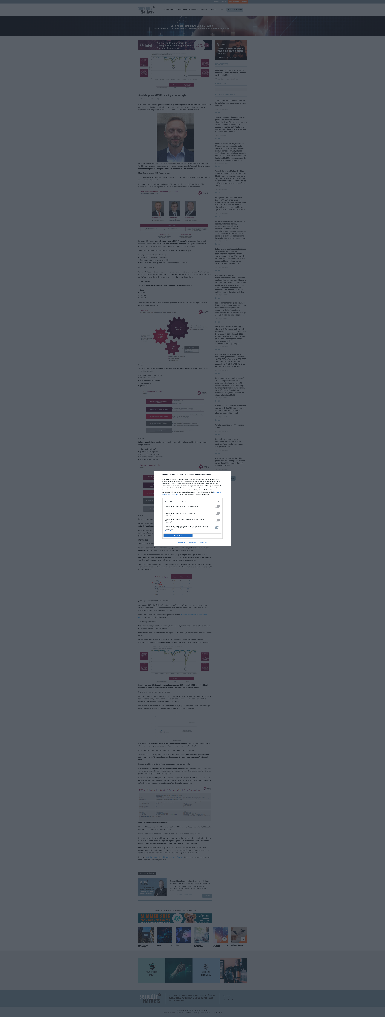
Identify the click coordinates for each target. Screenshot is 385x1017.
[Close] (227, 475)
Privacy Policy (204, 542)
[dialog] (192, 508)
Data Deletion (181, 542)
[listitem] (192, 502)
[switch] (217, 506)
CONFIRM (178, 535)
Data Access (192, 542)
